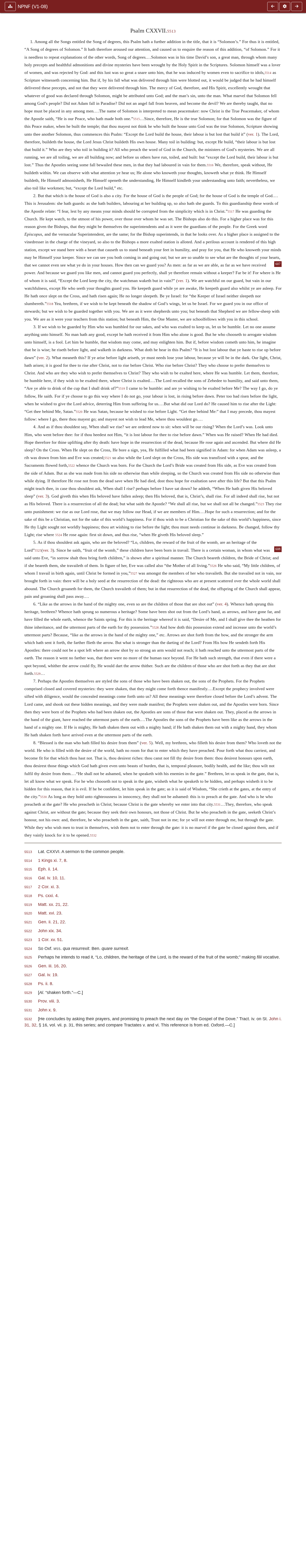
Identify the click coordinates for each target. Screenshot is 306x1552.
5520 (79, 412)
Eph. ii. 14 (47, 868)
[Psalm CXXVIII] (296, 6)
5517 (231, 211)
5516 (210, 165)
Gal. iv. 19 (47, 974)
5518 (50, 304)
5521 (107, 458)
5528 (155, 627)
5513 (171, 31)
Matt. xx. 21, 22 (52, 904)
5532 (93, 835)
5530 (43, 797)
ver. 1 (253, 134)
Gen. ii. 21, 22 (51, 921)
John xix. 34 (49, 930)
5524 (58, 535)
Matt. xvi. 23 (49, 912)
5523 (260, 504)
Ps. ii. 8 (45, 983)
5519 (121, 388)
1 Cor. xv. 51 (50, 939)
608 (277, 549)
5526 (213, 566)
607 (277, 264)
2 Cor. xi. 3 (48, 886)
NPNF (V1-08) (33, 6)
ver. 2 (43, 357)
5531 (217, 804)
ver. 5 (146, 742)
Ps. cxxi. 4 (48, 895)
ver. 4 (222, 604)
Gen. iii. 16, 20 (52, 965)
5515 (136, 119)
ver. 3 (43, 496)
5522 (71, 465)
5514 (268, 73)
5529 (37, 674)
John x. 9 (46, 1009)
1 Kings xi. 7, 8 (52, 860)
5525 (38, 550)
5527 (134, 573)
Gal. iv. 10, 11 (51, 877)
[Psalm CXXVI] (272, 6)
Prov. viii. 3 (48, 1000)
